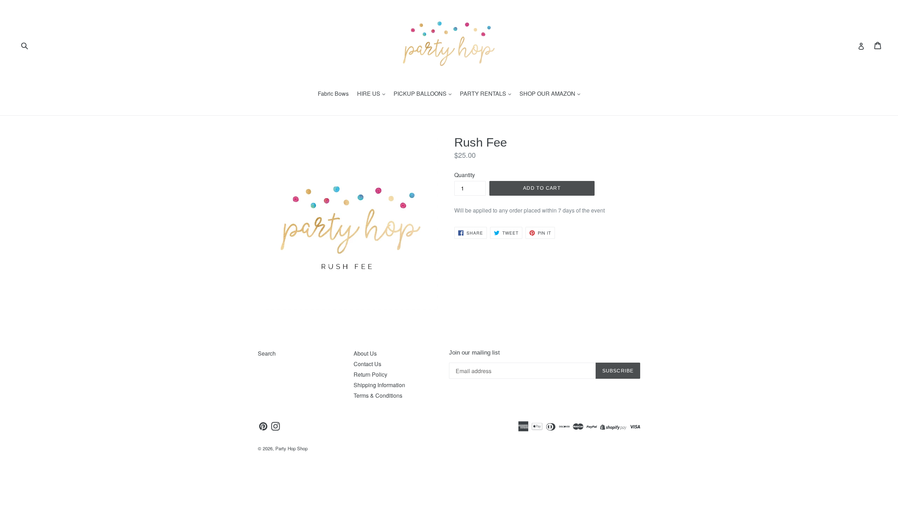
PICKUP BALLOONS (421, 93)
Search (267, 353)
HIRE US (369, 93)
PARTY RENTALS (484, 93)
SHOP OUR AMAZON (548, 93)
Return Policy (370, 374)
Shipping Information (379, 385)
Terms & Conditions (378, 395)
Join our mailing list (474, 352)
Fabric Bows (333, 93)
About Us (365, 353)
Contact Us (367, 364)
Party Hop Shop (291, 448)
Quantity (464, 175)
